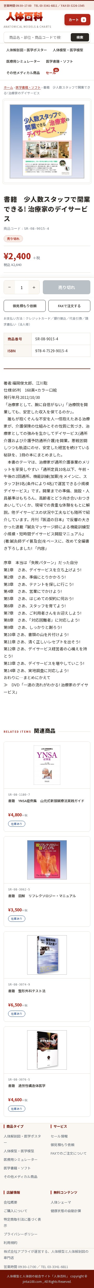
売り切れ (66, 287)
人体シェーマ (61, 1202)
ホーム (8, 87)
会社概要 (10, 1202)
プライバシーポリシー (21, 1234)
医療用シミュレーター (23, 61)
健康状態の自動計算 (66, 1210)
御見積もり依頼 (25, 305)
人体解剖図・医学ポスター (26, 49)
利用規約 (10, 1242)
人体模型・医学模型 (68, 49)
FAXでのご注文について (69, 1153)
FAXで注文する (69, 305)
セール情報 (59, 1136)
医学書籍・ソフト (59, 61)
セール (51, 71)
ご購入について (15, 1210)
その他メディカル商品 (23, 72)
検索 (80, 37)
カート (76, 19)
